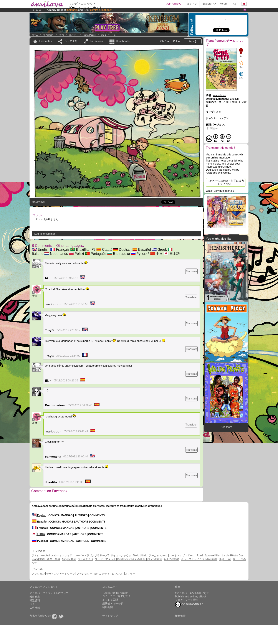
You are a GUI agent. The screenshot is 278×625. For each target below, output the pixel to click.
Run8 (200, 555)
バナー (33, 604)
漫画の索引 (48, 35)
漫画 (62, 35)
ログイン (192, 3)
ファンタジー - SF (87, 573)
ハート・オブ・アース (182, 555)
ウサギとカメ (85, 559)
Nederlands (58, 254)
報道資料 (35, 600)
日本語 (174, 254)
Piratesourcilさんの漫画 (131, 559)
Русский (142, 254)
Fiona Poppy (89, 35)
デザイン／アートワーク (60, 573)
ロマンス (117, 573)
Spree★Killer (212, 555)
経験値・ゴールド (112, 603)
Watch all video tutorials (220, 190)
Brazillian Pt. (85, 249)
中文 (159, 254)
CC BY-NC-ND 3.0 (192, 604)
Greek (162, 249)
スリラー (130, 573)
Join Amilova (173, 3)
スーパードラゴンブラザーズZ (91, 555)
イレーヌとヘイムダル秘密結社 (199, 559)
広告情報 (35, 607)
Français (62, 249)
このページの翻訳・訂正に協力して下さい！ (225, 182)
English (43, 249)
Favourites (45, 41)
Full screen (96, 41)
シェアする (70, 41)
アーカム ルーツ (158, 555)
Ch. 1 (103, 35)
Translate (191, 271)
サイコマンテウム (121, 555)
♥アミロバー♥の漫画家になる (192, 593)
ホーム (35, 35)
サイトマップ (110, 615)
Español (144, 249)
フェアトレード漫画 (187, 599)
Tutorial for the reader (115, 592)
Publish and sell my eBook (190, 596)
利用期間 (107, 607)
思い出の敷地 (154, 559)
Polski (79, 254)
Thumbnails (122, 41)
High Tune (225, 559)
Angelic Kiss (69, 559)
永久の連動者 (171, 559)
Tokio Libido (140, 555)
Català (106, 249)
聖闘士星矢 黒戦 (49, 559)
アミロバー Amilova (43, 555)
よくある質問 (110, 599)
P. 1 (114, 35)
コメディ (73, 35)
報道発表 (35, 596)
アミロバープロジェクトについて (49, 593)
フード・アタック (105, 559)
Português (98, 254)
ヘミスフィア (64, 555)
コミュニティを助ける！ (116, 596)
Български (121, 254)
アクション (38, 573)
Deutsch (125, 249)
